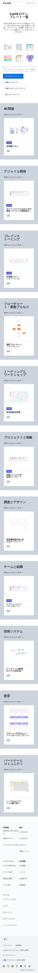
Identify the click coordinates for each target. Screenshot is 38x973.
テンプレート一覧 (9, 899)
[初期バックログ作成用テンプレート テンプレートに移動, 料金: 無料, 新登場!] (19, 466)
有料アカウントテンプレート (15, 88)
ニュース (22, 872)
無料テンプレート (11, 82)
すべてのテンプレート (13, 76)
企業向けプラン (8, 838)
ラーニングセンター (10, 925)
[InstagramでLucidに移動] (12, 966)
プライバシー (7, 945)
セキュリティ (7, 912)
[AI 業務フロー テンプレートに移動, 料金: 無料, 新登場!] (19, 137)
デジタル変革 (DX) (9, 865)
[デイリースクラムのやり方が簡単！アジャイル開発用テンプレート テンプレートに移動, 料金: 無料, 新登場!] (19, 200)
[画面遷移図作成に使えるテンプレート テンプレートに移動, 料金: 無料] (19, 531)
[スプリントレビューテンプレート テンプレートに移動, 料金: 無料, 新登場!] (19, 595)
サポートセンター (9, 919)
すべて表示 (7, 885)
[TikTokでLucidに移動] (30, 966)
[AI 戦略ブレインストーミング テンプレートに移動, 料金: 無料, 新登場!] (19, 268)
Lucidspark (23, 832)
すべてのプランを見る (11, 845)
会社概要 (22, 865)
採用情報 (22, 885)
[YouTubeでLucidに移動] (21, 966)
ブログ (5, 906)
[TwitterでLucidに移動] (8, 966)
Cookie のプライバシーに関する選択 (16, 950)
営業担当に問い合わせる (11, 832)
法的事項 (18, 945)
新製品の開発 (7, 878)
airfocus (22, 845)
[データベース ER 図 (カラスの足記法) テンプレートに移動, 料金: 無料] (19, 660)
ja (6, 939)
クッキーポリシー (9, 955)
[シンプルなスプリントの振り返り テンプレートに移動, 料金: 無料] (19, 792)
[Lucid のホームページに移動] (9, 3)
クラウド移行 (7, 872)
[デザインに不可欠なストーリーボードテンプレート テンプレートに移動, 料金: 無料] (19, 725)
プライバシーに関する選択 (16, 960)
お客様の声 (23, 878)
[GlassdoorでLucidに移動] (25, 966)
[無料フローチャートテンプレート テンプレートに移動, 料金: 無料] (19, 336)
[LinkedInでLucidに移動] (4, 966)
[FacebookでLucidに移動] (17, 966)
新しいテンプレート (12, 94)
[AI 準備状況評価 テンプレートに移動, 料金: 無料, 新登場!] (19, 403)
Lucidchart (23, 838)
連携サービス (24, 851)
